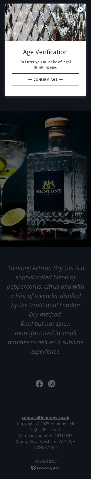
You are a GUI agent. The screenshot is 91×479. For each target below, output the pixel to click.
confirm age (46, 79)
